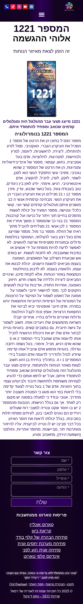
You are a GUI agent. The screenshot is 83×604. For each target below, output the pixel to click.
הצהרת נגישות (55, 584)
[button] (41, 14)
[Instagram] (19, 6)
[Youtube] (25, 6)
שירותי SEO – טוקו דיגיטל (41, 596)
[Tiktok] (13, 6)
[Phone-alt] (6, 6)
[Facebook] (31, 6)
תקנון (70, 584)
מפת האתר (36, 584)
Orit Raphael (18, 584)
